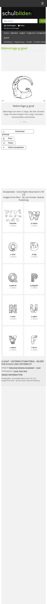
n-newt (12, 316)
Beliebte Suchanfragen (11, 28)
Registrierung (19, 42)
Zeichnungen (11, 25)
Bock (25, 371)
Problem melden (40, 42)
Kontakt (29, 42)
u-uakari (34, 316)
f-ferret (34, 347)
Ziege (21, 371)
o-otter (13, 254)
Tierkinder (13, 223)
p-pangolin (34, 285)
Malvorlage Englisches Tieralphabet (21, 368)
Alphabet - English (18, 33)
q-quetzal (12, 285)
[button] (13, 147)
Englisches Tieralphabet (36, 33)
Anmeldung (8, 42)
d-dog (34, 254)
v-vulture (13, 347)
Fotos (22, 25)
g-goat (6, 37)
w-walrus (34, 223)
